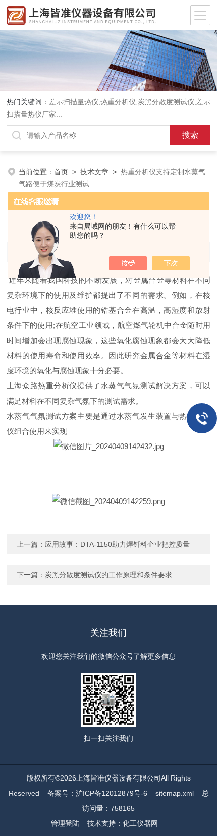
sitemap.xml (174, 793)
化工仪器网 (140, 823)
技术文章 (94, 172)
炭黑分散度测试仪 (166, 102)
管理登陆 (65, 823)
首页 (61, 172)
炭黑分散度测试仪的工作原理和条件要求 (108, 575)
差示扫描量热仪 (73, 102)
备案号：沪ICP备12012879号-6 (97, 793)
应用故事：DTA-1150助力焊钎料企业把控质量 (117, 544)
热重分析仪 (118, 102)
